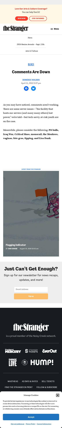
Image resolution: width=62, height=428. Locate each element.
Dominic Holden (31, 80)
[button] (57, 395)
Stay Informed (38, 18)
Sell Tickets (48, 381)
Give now (21, 18)
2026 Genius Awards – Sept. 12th (30, 44)
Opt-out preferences (17, 424)
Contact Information (44, 424)
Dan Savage (12, 249)
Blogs (31, 65)
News (30, 37)
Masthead (13, 381)
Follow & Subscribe (46, 387)
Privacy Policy (30, 424)
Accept (31, 417)
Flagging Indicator (16, 244)
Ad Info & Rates (30, 381)
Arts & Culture (32, 51)
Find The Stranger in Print (19, 387)
